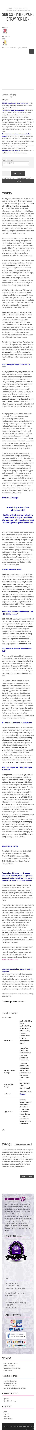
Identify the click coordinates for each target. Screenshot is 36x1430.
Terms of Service (23, 1424)
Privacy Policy (31, 1424)
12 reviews (15, 97)
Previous (5, 27)
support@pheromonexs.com (15, 1288)
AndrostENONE (25, 1021)
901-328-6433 (13, 1283)
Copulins (23, 1033)
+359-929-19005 (13, 1286)
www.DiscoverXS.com (10, 959)
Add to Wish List (9, 178)
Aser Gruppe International (23, 1426)
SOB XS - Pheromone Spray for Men (18, 10)
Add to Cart (18, 173)
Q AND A (18, 181)
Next (3, 39)
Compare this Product (24, 178)
